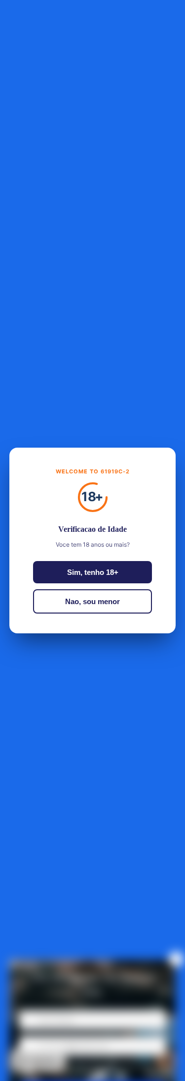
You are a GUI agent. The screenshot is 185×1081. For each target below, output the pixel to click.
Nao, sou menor (92, 601)
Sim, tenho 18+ (92, 572)
